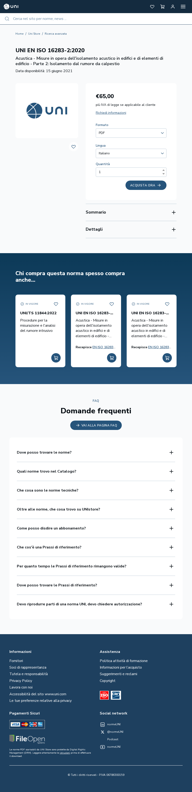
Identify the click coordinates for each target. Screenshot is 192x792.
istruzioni (65, 753)
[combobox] (96, 18)
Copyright (107, 680)
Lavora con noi (21, 687)
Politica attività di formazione (124, 660)
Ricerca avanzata (56, 34)
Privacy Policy (20, 680)
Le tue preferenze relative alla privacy (40, 700)
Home (19, 34)
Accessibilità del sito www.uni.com (37, 694)
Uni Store (34, 34)
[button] (152, 6)
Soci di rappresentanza (27, 667)
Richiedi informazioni (111, 113)
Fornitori (16, 660)
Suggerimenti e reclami (118, 674)
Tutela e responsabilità (28, 674)
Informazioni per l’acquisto (121, 667)
